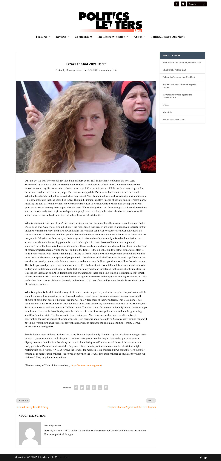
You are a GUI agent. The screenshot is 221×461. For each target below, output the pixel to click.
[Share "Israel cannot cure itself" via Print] (106, 388)
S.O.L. (166, 104)
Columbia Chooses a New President (179, 77)
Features (42, 37)
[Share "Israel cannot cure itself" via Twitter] (82, 388)
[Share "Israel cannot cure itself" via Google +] (88, 388)
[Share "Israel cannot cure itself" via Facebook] (76, 388)
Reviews (61, 37)
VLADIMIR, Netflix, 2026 (174, 69)
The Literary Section (111, 37)
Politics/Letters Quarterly (168, 37)
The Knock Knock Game (174, 119)
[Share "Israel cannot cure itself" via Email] (100, 388)
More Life (167, 112)
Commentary (84, 37)
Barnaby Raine (74, 70)
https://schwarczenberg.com (86, 365)
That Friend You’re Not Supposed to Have (182, 62)
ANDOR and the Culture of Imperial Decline (179, 86)
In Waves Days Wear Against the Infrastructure (177, 96)
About (138, 37)
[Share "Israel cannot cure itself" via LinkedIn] (94, 388)
